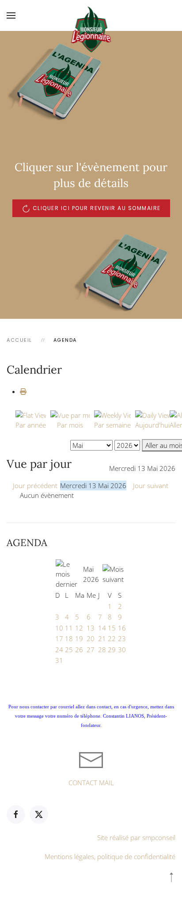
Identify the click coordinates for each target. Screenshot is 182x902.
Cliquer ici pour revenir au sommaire (97, 208)
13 (91, 627)
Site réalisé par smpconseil (136, 837)
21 (102, 638)
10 (59, 627)
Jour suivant (150, 485)
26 (79, 649)
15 (112, 627)
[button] (11, 15)
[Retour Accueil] (91, 15)
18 (69, 638)
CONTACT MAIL (91, 782)
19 (79, 638)
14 (102, 627)
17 (59, 638)
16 (122, 627)
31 (59, 660)
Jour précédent (35, 485)
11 (69, 627)
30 (122, 649)
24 (59, 649)
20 (91, 638)
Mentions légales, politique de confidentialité (110, 856)
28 (102, 649)
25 (69, 649)
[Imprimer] (23, 391)
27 (91, 649)
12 (79, 627)
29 (112, 649)
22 (112, 638)
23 (122, 638)
